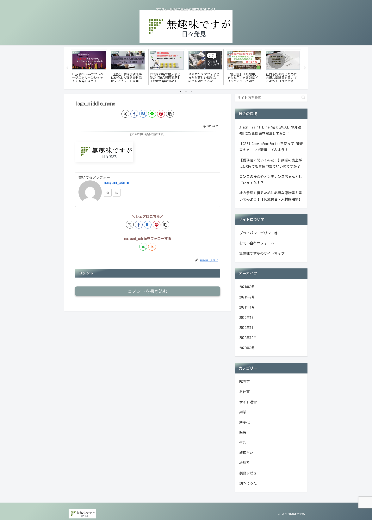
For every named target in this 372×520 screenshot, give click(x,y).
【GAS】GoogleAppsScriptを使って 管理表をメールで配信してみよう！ (271, 147)
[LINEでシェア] (152, 114)
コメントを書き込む (148, 291)
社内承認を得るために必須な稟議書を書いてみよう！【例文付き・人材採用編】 (270, 196)
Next (305, 68)
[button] (170, 114)
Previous (67, 68)
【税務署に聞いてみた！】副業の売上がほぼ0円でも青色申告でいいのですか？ (270, 163)
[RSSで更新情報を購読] (117, 193)
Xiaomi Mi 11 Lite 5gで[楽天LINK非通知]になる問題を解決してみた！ (270, 130)
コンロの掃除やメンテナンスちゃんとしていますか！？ (270, 180)
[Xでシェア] (125, 114)
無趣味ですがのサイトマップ (262, 253)
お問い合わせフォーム (256, 243)
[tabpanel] (89, 67)
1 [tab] (180, 91)
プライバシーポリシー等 (258, 233)
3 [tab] (192, 91)
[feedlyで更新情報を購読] (108, 193)
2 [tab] (186, 91)
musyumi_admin (116, 182)
